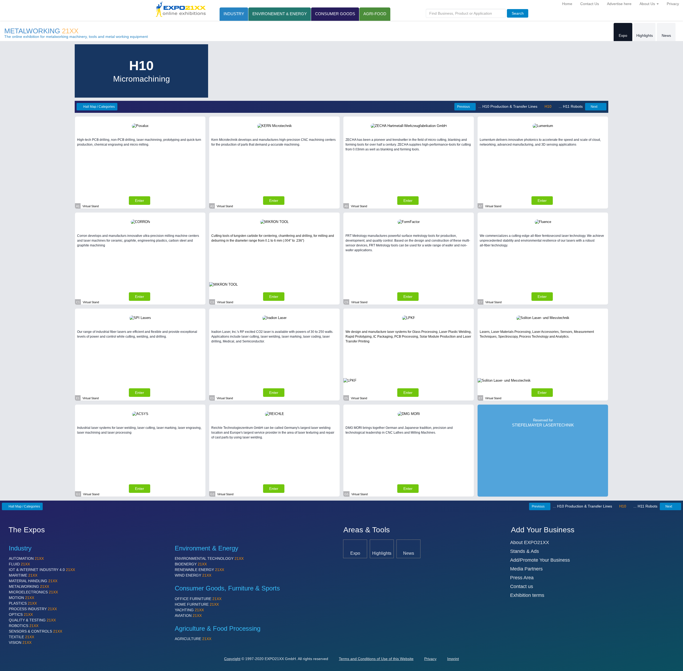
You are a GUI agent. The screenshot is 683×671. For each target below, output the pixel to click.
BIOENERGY (191, 564)
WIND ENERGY (193, 575)
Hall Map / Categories (98, 107)
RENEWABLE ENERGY (199, 570)
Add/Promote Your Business (540, 560)
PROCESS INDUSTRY (33, 609)
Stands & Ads (524, 551)
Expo (623, 35)
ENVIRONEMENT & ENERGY (279, 13)
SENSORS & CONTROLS (35, 631)
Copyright (232, 659)
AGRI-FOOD (374, 13)
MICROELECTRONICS (33, 592)
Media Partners (526, 569)
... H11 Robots (570, 106)
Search (518, 13)
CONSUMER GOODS (335, 13)
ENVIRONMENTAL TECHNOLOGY (209, 558)
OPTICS (21, 614)
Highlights (644, 35)
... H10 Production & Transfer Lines (508, 106)
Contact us (521, 586)
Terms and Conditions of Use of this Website (376, 659)
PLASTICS (23, 603)
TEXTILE (21, 637)
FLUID (19, 564)
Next (594, 107)
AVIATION (188, 615)
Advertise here (619, 4)
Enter (139, 200)
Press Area (522, 577)
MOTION (21, 598)
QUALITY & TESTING (32, 620)
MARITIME (23, 575)
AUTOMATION (26, 558)
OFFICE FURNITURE (198, 599)
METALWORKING (41, 31)
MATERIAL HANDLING (33, 581)
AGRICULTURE (193, 639)
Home (567, 4)
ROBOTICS (23, 626)
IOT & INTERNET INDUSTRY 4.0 (42, 570)
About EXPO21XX (529, 542)
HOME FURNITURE (197, 604)
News (666, 35)
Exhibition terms (527, 595)
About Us (648, 4)
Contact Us (589, 4)
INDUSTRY (234, 13)
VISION (20, 642)
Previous (463, 107)
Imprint (453, 659)
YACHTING (189, 610)
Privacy (673, 4)
